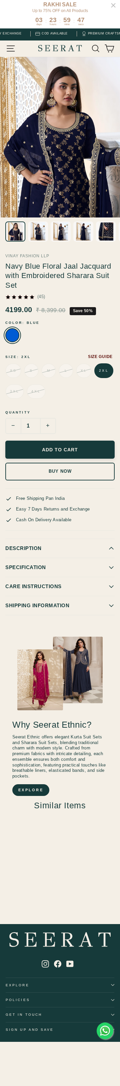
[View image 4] (83, 231)
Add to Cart (60, 449)
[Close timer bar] (113, 5)
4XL (36, 391)
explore (30, 790)
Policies (18, 1000)
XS (13, 370)
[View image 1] (15, 231)
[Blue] (12, 335)
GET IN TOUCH (24, 1014)
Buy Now (60, 471)
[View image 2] (38, 231)
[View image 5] (106, 231)
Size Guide (100, 356)
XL (84, 370)
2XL (103, 370)
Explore (17, 985)
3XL (14, 391)
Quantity (18, 412)
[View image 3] (61, 231)
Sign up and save (30, 1029)
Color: (22, 323)
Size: (18, 357)
